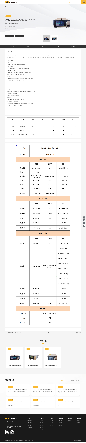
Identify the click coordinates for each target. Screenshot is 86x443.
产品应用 (43, 46)
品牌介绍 (51, 420)
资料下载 (69, 420)
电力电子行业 (41, 429)
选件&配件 (73, 46)
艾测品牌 (51, 418)
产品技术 (60, 420)
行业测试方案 (42, 418)
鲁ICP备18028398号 (30, 440)
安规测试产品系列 (29, 420)
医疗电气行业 (41, 425)
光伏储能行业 (41, 420)
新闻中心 (61, 418)
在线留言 (78, 422)
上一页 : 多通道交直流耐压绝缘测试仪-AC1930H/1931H (13, 332)
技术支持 (70, 418)
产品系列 (28, 418)
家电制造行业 (41, 427)
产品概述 (12, 46)
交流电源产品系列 (29, 427)
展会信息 (60, 422)
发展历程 (51, 422)
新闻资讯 (60, 425)
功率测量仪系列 (29, 425)
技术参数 (58, 46)
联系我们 (79, 418)
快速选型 (28, 46)
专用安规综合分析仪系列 (30, 422)
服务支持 (51, 425)
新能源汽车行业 (42, 422)
